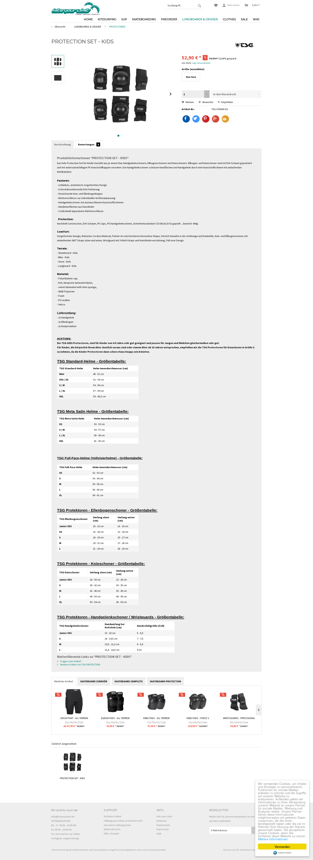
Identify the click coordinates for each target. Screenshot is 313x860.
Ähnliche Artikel (63, 681)
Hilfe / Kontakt (111, 833)
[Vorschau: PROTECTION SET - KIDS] (57, 61)
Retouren (161, 820)
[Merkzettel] (216, 5)
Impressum (162, 829)
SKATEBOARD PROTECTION (165, 681)
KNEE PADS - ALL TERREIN (156, 718)
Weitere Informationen (273, 839)
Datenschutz (163, 825)
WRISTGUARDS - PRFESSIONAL (239, 718)
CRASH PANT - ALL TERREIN (74, 718)
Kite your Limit (164, 816)
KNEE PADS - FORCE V (198, 718)
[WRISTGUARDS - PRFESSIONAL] (239, 701)
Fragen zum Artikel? (71, 661)
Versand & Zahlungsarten (117, 825)
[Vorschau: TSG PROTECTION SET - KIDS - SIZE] (57, 77)
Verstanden (282, 846)
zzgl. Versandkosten (201, 63)
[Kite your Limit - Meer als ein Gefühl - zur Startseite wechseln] (75, 8)
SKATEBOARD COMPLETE (128, 681)
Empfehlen (227, 102)
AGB (158, 833)
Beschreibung (62, 144)
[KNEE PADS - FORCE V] (198, 701)
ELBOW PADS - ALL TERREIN (115, 718)
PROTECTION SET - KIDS (72, 778)
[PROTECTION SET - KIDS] (72, 762)
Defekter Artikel (112, 816)
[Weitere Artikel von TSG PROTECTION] (245, 45)
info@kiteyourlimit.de (62, 816)
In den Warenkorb (224, 94)
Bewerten (207, 102)
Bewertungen (88, 144)
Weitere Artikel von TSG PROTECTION (80, 664)
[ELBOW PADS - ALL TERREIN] (115, 701)
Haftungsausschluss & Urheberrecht (123, 820)
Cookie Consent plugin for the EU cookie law (282, 853)
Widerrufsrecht (112, 829)
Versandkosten (100, 849)
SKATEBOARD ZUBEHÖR (93, 681)
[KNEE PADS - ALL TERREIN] (156, 701)
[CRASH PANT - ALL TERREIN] (74, 701)
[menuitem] (184, 5)
